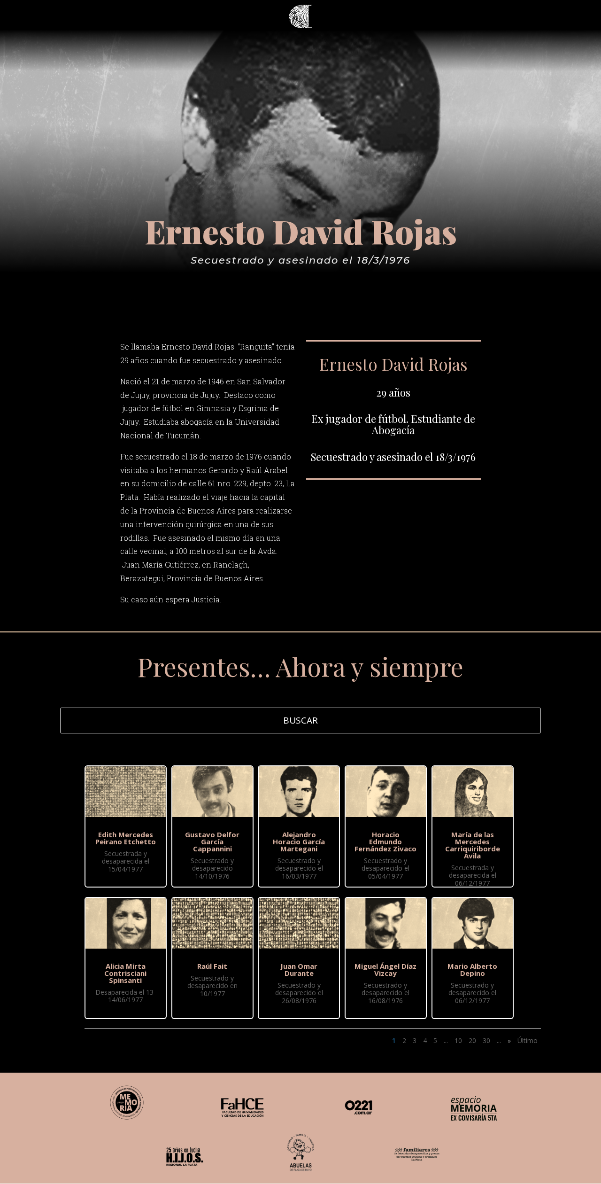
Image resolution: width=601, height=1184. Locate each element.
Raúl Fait (212, 966)
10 (458, 1040)
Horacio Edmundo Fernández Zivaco (385, 841)
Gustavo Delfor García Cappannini (212, 841)
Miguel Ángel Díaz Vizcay (385, 969)
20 (472, 1040)
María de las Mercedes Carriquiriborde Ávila (472, 845)
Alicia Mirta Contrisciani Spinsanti (125, 973)
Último (527, 1040)
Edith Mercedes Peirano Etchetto (125, 838)
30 (486, 1040)
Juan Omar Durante (298, 969)
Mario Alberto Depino (472, 969)
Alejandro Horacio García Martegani (299, 841)
